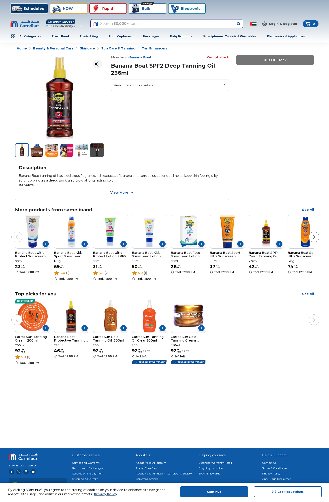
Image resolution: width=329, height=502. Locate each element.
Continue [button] (214, 491)
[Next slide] (309, 232)
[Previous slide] (12, 232)
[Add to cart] (45, 244)
